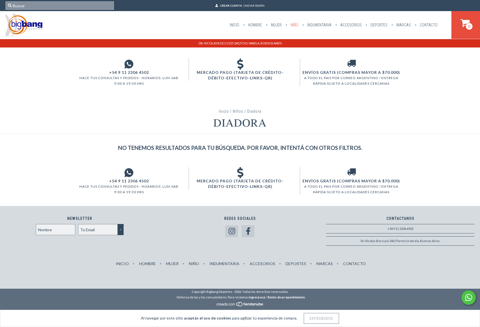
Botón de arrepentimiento (286, 297)
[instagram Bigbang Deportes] (231, 231)
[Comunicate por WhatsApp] (468, 297)
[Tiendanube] (240, 305)
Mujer (276, 25)
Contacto (428, 25)
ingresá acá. (257, 297)
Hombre (254, 25)
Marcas (403, 25)
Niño (294, 25)
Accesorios (350, 25)
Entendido (321, 318)
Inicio (234, 25)
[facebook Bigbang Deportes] (248, 231)
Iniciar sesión (254, 5)
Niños (238, 111)
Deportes (379, 25)
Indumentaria (318, 25)
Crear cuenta (231, 5)
